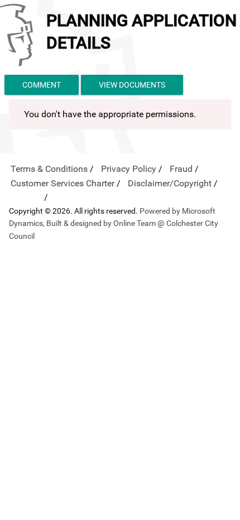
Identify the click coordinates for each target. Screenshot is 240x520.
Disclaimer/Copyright (170, 183)
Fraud (181, 168)
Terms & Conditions (49, 168)
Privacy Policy (128, 168)
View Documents (132, 84)
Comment (41, 84)
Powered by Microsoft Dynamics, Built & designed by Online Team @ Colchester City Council (113, 223)
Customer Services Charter (62, 183)
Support (26, 197)
